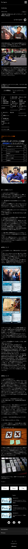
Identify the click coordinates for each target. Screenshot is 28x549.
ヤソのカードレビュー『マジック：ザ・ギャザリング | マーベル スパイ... (20, 509)
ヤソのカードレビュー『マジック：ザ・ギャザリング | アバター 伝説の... (20, 501)
